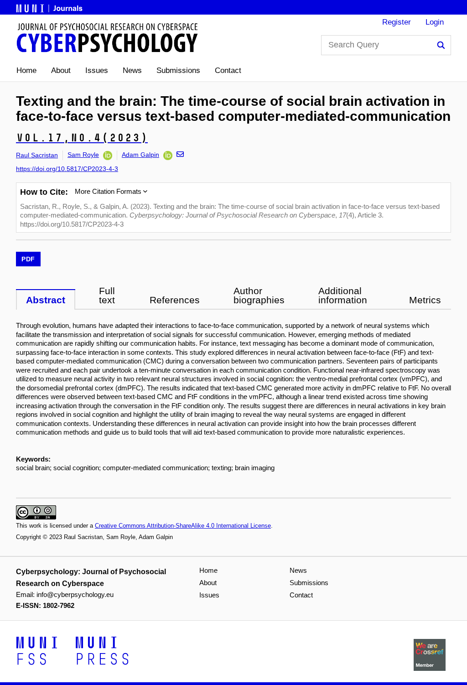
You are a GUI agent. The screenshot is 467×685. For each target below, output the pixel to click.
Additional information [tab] (342, 295)
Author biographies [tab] (259, 295)
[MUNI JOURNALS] (50, 7)
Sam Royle (83, 154)
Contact (228, 70)
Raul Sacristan (37, 155)
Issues (96, 70)
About (61, 70)
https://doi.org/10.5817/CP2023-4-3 (67, 168)
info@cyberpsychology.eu (75, 594)
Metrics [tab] (425, 300)
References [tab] (175, 300)
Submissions (178, 70)
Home (26, 70)
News (132, 70)
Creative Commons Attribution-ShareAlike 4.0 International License (183, 525)
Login (434, 22)
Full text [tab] (107, 295)
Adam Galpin (140, 154)
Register (396, 22)
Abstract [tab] (45, 300)
